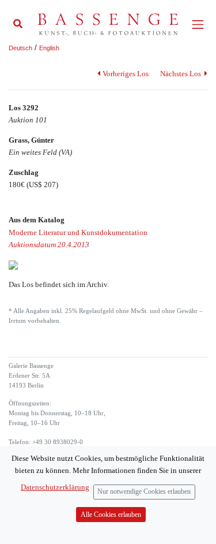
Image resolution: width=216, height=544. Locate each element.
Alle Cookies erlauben (111, 515)
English (49, 47)
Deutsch (20, 47)
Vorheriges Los (125, 73)
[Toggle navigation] (198, 24)
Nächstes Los (181, 73)
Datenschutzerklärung (55, 487)
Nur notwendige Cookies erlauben (144, 491)
